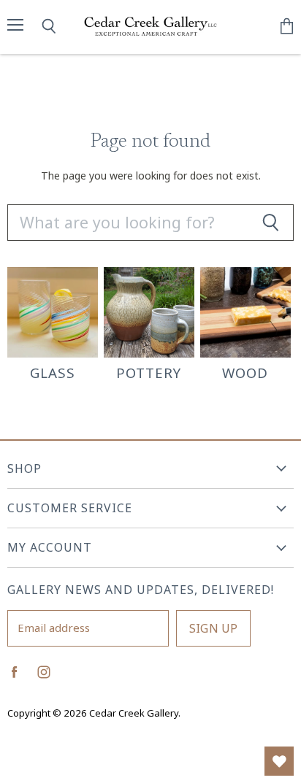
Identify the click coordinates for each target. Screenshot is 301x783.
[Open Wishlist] (279, 761)
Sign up (213, 628)
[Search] (270, 222)
